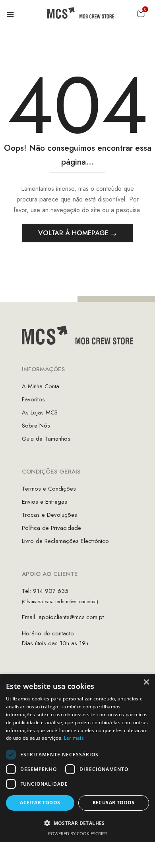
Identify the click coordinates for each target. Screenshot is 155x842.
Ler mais (74, 738)
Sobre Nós (36, 425)
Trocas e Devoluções (49, 514)
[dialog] (77, 758)
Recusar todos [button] (114, 802)
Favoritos (33, 399)
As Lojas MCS (40, 412)
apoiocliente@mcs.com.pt (71, 617)
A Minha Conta (40, 386)
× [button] (146, 682)
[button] (141, 13)
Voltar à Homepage (74, 233)
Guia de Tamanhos (46, 438)
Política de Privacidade (51, 528)
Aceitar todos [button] (40, 802)
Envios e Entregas (44, 501)
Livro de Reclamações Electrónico (65, 541)
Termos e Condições (49, 488)
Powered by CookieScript (77, 833)
